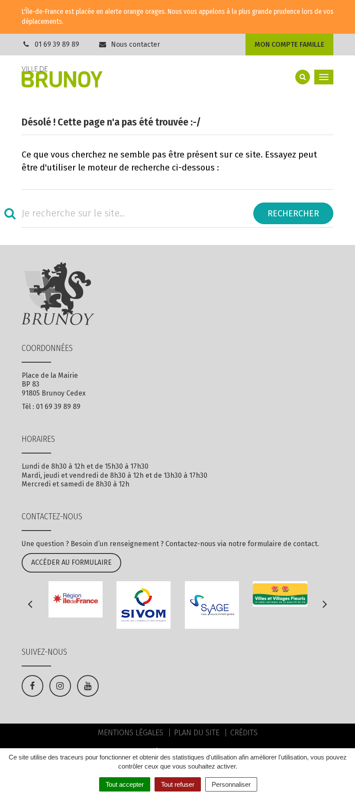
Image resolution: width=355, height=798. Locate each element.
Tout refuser (177, 784)
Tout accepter (125, 784)
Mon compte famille (289, 44)
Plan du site (196, 732)
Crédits (244, 732)
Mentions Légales (130, 732)
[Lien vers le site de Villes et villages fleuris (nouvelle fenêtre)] (280, 594)
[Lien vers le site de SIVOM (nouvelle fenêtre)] (143, 605)
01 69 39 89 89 (57, 44)
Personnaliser (231, 784)
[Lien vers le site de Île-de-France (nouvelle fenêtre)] (75, 599)
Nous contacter (134, 44)
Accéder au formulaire (71, 562)
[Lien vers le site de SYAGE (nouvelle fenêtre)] (212, 605)
